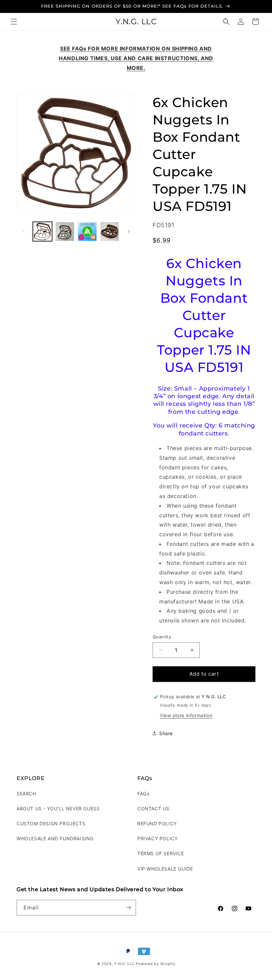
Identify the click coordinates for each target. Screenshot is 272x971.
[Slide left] (24, 231)
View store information (186, 715)
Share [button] (166, 733)
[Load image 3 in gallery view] (87, 231)
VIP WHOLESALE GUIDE (165, 869)
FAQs (143, 793)
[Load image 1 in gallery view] (42, 231)
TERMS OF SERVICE (160, 853)
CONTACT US (153, 808)
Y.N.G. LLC (124, 963)
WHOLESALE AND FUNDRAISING (55, 838)
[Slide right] (128, 231)
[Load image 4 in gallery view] (109, 231)
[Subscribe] (128, 907)
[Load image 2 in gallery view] (65, 231)
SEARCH (26, 793)
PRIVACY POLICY (157, 838)
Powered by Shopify (155, 963)
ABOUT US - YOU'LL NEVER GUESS (58, 808)
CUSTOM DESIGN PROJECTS (51, 823)
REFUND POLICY (157, 823)
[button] (14, 21)
